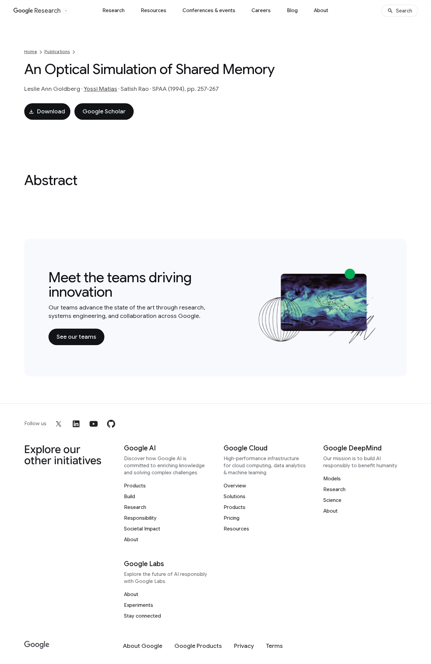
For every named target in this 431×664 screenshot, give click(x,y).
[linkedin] (76, 424)
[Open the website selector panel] (66, 10)
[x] (59, 424)
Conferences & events (209, 10)
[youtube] (94, 424)
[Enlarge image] (372, 339)
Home (30, 51)
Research (113, 10)
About (321, 10)
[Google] (36, 645)
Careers (261, 10)
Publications (57, 51)
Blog (292, 10)
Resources (153, 10)
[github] (111, 424)
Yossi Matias (100, 89)
